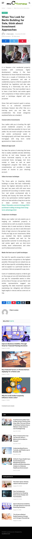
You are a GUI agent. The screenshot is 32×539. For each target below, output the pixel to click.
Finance (4, 12)
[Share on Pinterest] (22, 41)
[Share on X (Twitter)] (14, 41)
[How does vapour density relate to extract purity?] (7, 484)
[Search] (29, 3)
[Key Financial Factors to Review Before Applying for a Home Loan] (16, 359)
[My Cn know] (17, 3)
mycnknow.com (6, 533)
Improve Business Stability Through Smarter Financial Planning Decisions (21, 505)
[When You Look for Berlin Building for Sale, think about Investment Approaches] (16, 54)
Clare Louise (10, 34)
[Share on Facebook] (6, 41)
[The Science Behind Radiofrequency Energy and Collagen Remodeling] (7, 516)
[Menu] (3, 3)
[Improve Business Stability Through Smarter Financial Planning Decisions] (16, 333)
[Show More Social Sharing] (28, 41)
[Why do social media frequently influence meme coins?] (16, 385)
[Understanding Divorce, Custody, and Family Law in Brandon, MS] (7, 450)
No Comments (7, 36)
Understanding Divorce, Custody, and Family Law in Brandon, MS (21, 450)
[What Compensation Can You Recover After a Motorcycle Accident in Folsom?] (7, 438)
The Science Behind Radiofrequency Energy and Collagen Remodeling (21, 516)
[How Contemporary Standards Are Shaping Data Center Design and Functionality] (7, 493)
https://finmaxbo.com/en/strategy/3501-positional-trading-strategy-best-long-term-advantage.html (16, 207)
